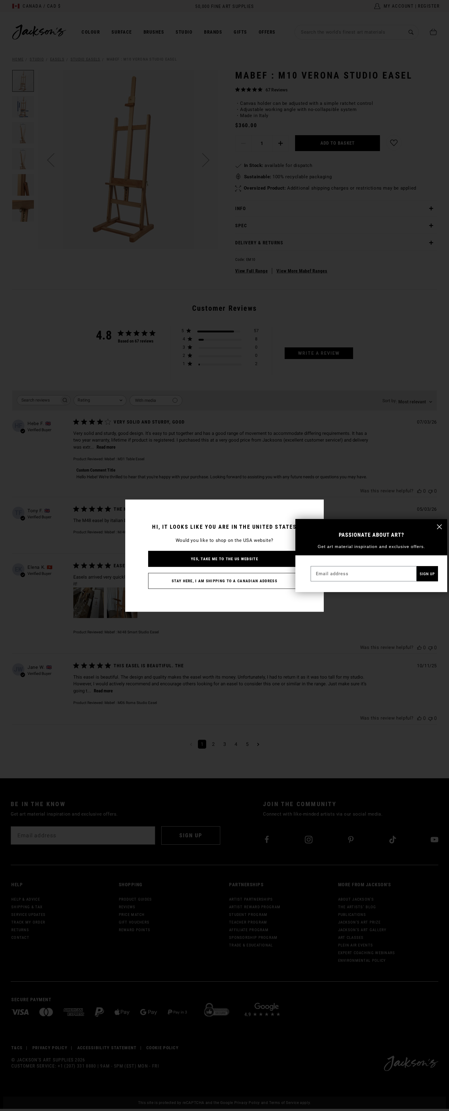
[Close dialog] (439, 526)
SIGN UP (427, 574)
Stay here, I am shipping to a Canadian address (224, 580)
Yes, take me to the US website (224, 558)
